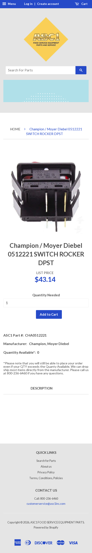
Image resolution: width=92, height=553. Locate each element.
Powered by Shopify (46, 527)
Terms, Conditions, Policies (46, 478)
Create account (48, 4)
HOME (15, 129)
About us (46, 466)
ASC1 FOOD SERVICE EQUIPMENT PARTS (57, 522)
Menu (11, 4)
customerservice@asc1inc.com (46, 503)
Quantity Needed (46, 295)
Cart (84, 4)
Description (41, 388)
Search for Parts (46, 460)
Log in (28, 4)
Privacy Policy (46, 472)
